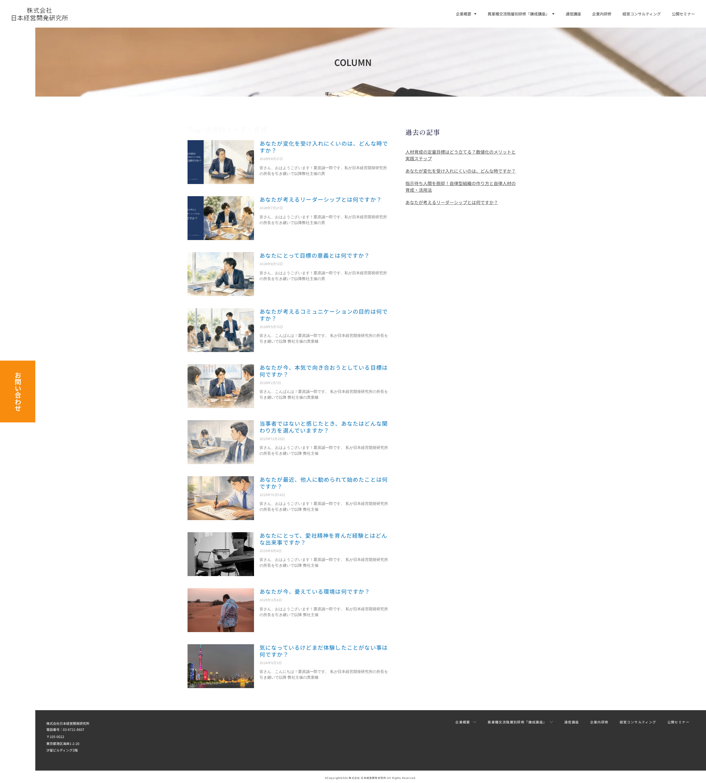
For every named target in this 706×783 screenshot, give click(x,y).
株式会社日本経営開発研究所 (67, 723)
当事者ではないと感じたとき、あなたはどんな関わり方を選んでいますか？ (324, 426)
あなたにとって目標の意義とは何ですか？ (315, 255)
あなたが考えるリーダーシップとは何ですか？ (321, 199)
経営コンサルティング (641, 14)
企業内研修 (601, 14)
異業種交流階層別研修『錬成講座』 (518, 14)
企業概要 (463, 14)
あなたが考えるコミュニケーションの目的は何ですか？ (324, 314)
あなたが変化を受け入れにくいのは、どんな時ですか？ (324, 146)
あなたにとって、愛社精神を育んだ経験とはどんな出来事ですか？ (323, 538)
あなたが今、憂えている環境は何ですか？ (315, 591)
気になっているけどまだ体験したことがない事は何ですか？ (324, 650)
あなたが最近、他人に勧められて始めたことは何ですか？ (324, 482)
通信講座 (573, 14)
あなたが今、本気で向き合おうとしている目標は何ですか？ (324, 370)
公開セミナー (683, 14)
